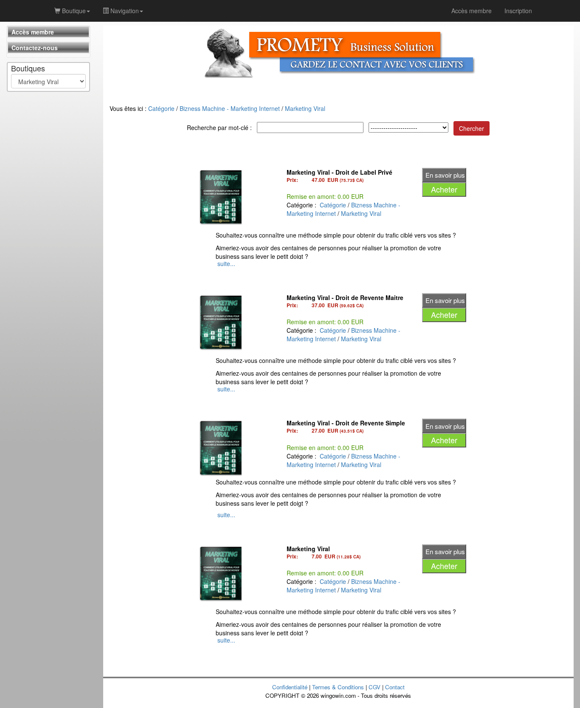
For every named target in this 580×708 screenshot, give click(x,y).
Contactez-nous (34, 47)
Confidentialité (289, 687)
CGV (374, 687)
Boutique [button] (73, 10)
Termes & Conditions (338, 687)
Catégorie (161, 108)
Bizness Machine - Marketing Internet (230, 108)
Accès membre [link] (471, 10)
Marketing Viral (305, 108)
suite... (226, 263)
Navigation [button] (124, 10)
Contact (395, 687)
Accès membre (32, 32)
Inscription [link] (518, 10)
